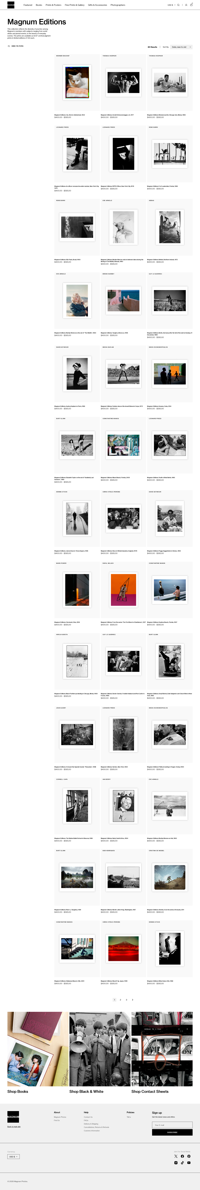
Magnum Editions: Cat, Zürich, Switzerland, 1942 (69, 115)
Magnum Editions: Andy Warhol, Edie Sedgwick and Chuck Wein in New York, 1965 (169, 694)
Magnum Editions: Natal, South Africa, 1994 (114, 838)
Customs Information (92, 1131)
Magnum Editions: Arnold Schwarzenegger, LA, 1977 (117, 115)
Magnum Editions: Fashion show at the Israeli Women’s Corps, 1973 (122, 406)
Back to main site (13, 1127)
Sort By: (166, 47)
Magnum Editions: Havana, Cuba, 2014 (159, 406)
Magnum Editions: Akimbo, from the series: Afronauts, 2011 (165, 909)
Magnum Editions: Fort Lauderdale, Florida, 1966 (162, 186)
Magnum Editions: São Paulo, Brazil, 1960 (67, 259)
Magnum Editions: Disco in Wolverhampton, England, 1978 (119, 551)
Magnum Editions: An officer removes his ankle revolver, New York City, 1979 (76, 187)
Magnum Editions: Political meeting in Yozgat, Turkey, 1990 (165, 767)
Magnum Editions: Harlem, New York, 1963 (114, 767)
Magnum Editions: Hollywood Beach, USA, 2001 (69, 981)
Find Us (57, 1120)
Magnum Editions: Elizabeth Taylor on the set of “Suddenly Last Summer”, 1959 (74, 478)
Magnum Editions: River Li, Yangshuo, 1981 (67, 909)
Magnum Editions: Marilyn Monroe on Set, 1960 (162, 838)
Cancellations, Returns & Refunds (96, 1127)
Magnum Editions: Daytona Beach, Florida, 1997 (162, 622)
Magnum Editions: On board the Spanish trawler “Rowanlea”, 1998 (75, 767)
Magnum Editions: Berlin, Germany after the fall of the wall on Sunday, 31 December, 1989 (169, 334)
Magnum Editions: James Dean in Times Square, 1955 (71, 551)
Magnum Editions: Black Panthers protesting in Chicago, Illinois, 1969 (75, 693)
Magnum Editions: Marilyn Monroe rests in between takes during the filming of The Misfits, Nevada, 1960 (122, 260)
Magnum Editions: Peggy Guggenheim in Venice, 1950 (164, 551)
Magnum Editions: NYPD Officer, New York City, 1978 (117, 186)
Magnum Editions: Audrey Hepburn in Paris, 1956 (69, 406)
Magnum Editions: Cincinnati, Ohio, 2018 (67, 622)
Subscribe (172, 1132)
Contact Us (88, 1117)
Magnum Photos (60, 1117)
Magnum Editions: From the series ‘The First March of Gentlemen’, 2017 (123, 622)
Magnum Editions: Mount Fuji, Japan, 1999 (114, 981)
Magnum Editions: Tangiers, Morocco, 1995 (114, 333)
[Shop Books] (38, 1053)
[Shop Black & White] (100, 1053)
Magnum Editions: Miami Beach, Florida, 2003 (115, 477)
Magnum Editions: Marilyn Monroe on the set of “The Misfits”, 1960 (75, 333)
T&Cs (129, 1117)
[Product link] (77, 87)
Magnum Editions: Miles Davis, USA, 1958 (160, 981)
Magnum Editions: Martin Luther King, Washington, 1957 (118, 909)
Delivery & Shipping (91, 1124)
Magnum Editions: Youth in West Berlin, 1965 (161, 477)
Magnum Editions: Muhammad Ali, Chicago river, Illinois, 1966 (166, 115)
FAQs (86, 1120)
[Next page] (132, 1000)
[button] (178, 5)
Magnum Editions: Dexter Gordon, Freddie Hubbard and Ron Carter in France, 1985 (122, 694)
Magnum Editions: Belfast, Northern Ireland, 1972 (162, 259)
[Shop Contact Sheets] (162, 1053)
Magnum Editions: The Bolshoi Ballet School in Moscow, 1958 (73, 838)
